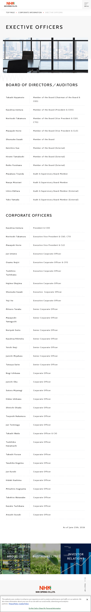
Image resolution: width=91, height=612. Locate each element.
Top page (10, 12)
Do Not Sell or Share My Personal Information (45, 608)
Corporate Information (30, 12)
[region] (45, 604)
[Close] (87, 599)
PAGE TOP (85, 588)
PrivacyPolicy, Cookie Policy (19, 604)
